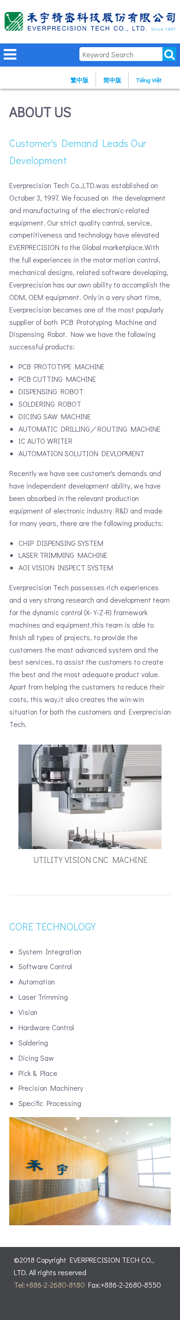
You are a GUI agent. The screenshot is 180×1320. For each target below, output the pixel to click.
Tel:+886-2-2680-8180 (49, 1284)
